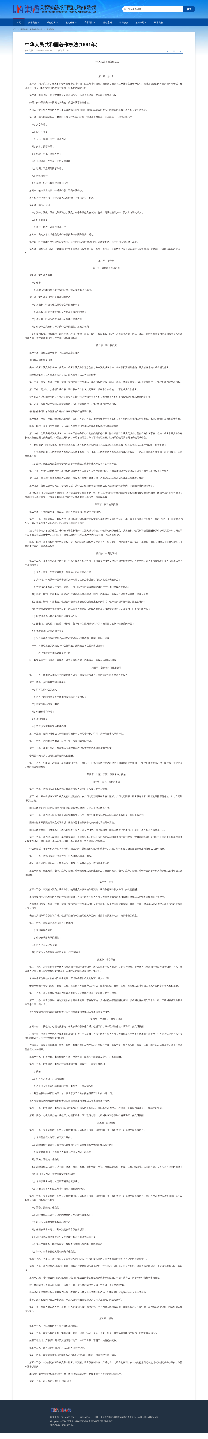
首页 (18, 22)
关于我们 (33, 22)
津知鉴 (54, 9)
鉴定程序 (71, 22)
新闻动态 (123, 22)
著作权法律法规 (36, 29)
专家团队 (89, 22)
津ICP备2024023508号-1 (62, 1425)
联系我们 (158, 22)
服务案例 (107, 22)
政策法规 (140, 22)
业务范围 (52, 22)
